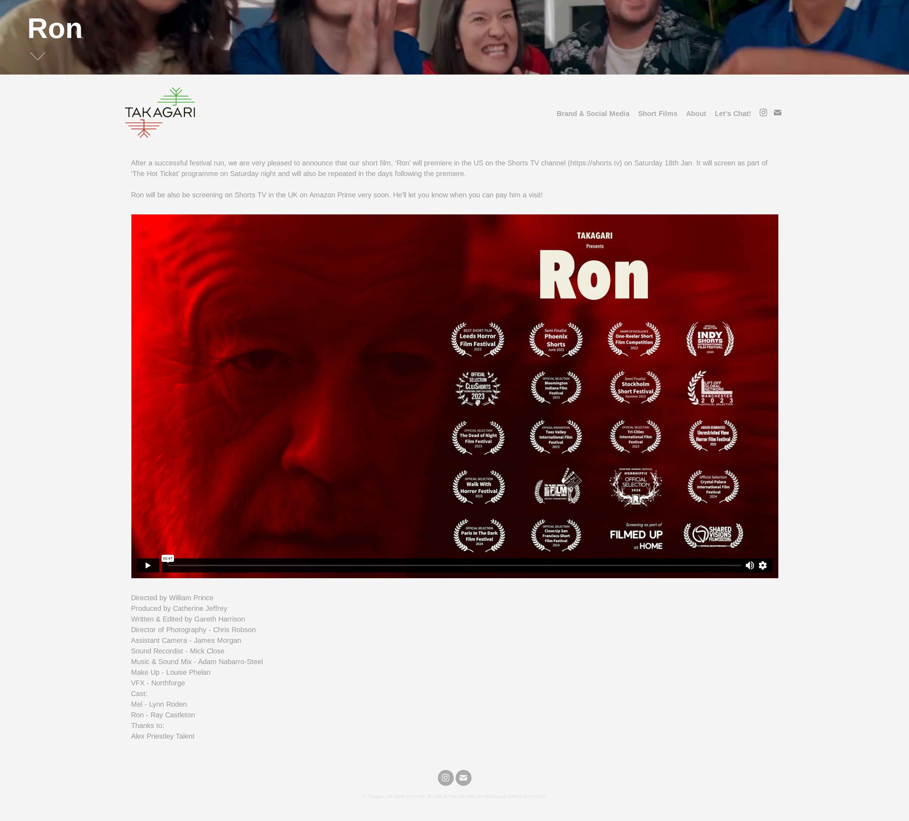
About (696, 113)
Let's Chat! (733, 113)
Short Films (657, 113)
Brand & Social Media (593, 113)
